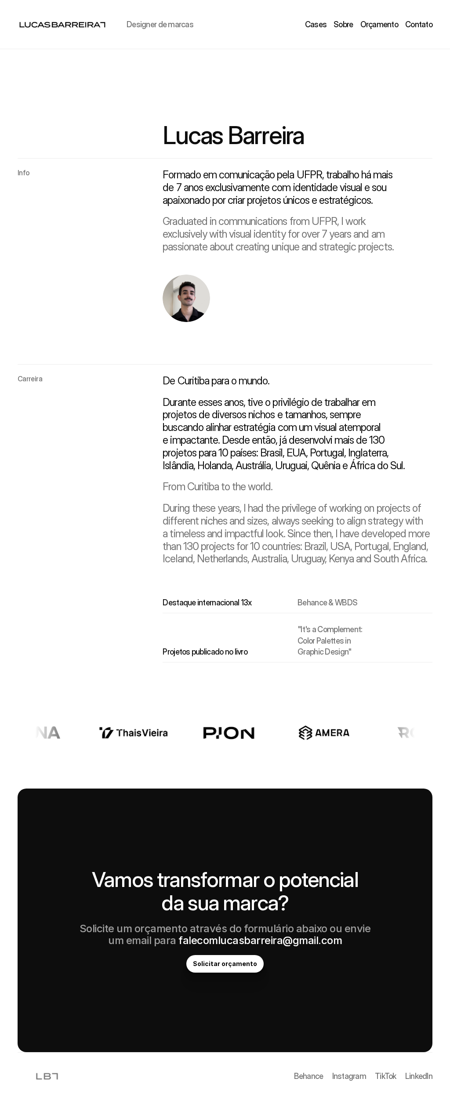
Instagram (349, 1076)
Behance (308, 1076)
